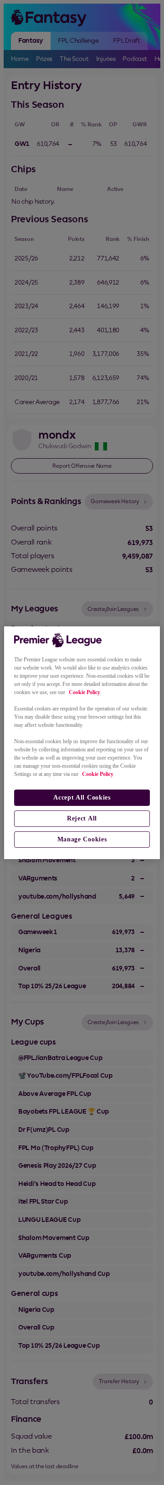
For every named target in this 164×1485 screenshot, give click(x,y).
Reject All (82, 818)
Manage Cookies (82, 839)
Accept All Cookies (82, 797)
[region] (82, 742)
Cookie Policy (84, 692)
